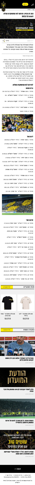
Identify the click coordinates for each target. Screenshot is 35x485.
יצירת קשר (9, 475)
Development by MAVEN (11, 477)
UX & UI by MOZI (26, 477)
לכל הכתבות (6, 330)
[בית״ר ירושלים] (3, 6)
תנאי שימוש (28, 475)
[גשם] (17, 469)
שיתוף (7, 40)
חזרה (29, 10)
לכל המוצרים (6, 287)
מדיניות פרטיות (18, 475)
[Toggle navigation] (32, 4)
